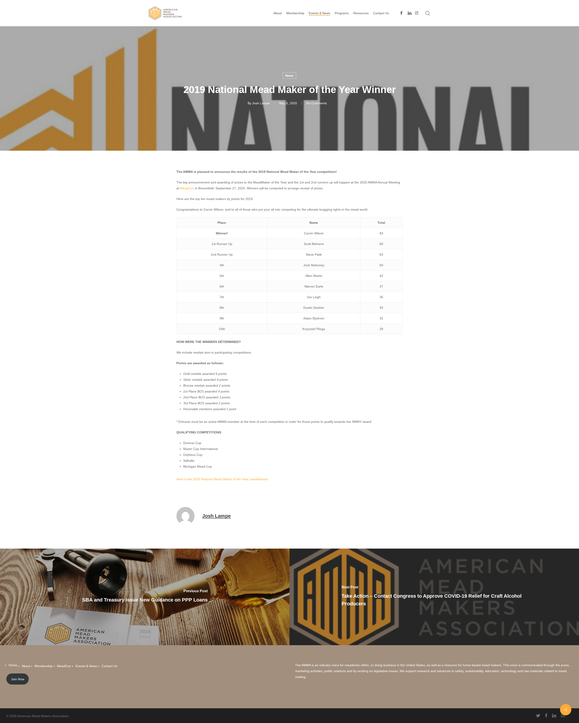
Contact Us (109, 666)
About (26, 666)
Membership (43, 666)
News (289, 75)
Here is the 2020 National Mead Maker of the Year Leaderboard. (222, 479)
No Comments (316, 103)
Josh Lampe (261, 103)
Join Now (17, 679)
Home (13, 665)
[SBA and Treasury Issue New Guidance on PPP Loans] (145, 597)
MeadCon (187, 188)
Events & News (86, 666)
